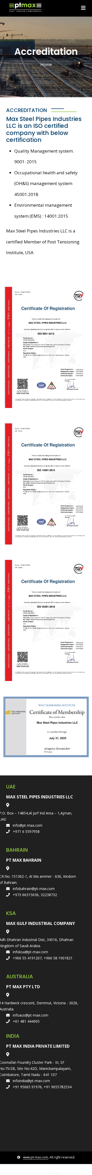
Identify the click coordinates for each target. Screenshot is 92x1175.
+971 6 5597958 (26, 831)
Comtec (55, 1171)
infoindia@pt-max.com (31, 1080)
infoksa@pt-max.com (30, 951)
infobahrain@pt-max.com (33, 888)
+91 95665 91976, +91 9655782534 (42, 1086)
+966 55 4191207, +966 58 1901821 (42, 958)
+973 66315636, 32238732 (34, 894)
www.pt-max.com (35, 1157)
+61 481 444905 (26, 1021)
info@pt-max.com (27, 825)
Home (46, 64)
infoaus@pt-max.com (30, 1015)
